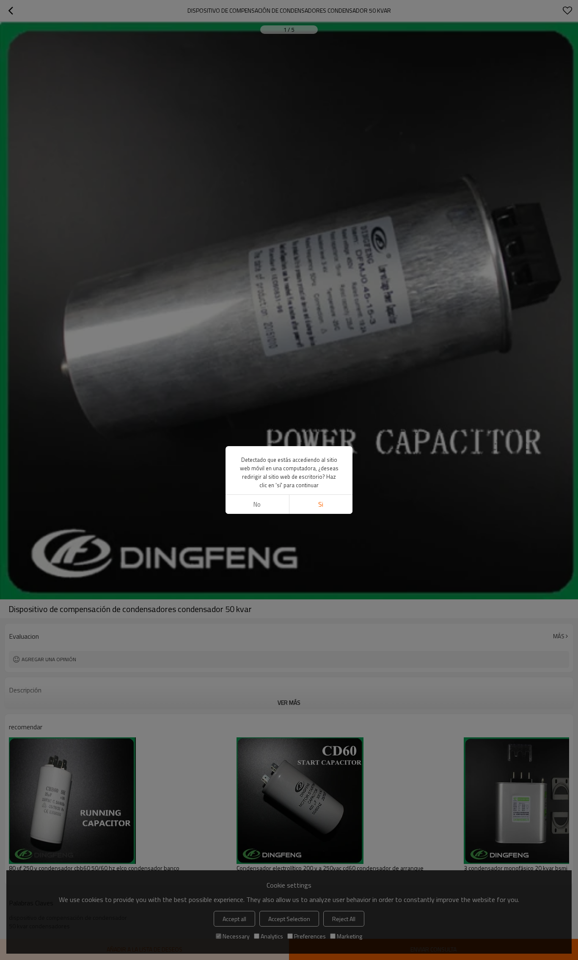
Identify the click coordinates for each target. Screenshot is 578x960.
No (257, 504)
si (320, 504)
